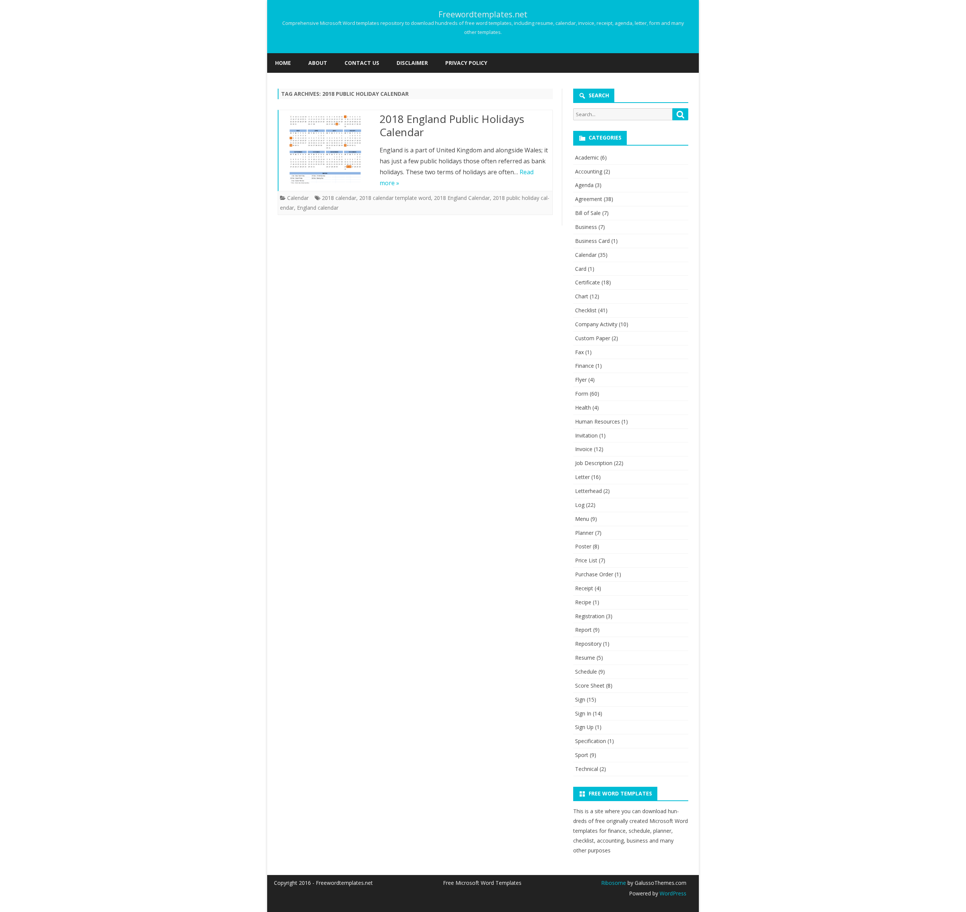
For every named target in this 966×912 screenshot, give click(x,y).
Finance (584, 365)
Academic (587, 157)
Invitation (586, 435)
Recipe (583, 602)
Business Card (592, 240)
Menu (582, 518)
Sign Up (584, 727)
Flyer (581, 379)
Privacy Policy (466, 62)
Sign (580, 699)
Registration (590, 616)
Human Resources (597, 421)
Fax (579, 352)
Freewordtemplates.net (483, 14)
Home (283, 62)
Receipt (584, 588)
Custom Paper (592, 338)
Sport (581, 754)
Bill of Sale (588, 212)
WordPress (672, 893)
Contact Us (362, 62)
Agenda (584, 185)
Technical (586, 768)
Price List (586, 560)
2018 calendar (339, 197)
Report (583, 629)
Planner (584, 532)
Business (586, 226)
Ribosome (613, 882)
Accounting (588, 171)
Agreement (588, 199)
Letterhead (588, 490)
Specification (590, 741)
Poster (583, 546)
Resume (585, 657)
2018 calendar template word (395, 197)
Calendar (298, 197)
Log (580, 504)
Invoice (583, 449)
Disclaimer (412, 62)
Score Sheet (590, 685)
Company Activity (596, 324)
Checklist (586, 310)
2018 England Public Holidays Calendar (452, 126)
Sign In (583, 713)
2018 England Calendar (462, 197)
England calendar (317, 207)
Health (583, 407)
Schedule (586, 671)
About (317, 62)
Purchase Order (594, 574)
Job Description (593, 463)
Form (581, 393)
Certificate (587, 282)
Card (580, 268)
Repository (588, 643)
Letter (582, 477)
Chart (581, 296)
